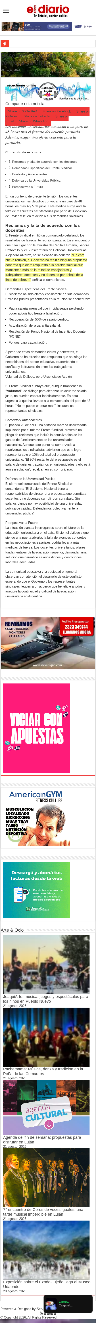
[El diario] (48, 10)
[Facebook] (45, 1313)
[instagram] (55, 1313)
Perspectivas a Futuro (27, 187)
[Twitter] (48, 1313)
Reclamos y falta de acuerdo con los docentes (44, 161)
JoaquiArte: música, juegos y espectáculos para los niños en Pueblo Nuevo (45, 999)
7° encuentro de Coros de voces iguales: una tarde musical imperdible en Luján (43, 1212)
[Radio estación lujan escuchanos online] (48, 91)
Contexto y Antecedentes (29, 174)
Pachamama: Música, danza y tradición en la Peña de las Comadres (43, 1071)
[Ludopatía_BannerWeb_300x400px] (36, 728)
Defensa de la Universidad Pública (36, 180)
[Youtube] (51, 1313)
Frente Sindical (20, 386)
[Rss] (41, 1313)
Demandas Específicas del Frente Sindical (42, 168)
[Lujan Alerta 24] (48, 26)
